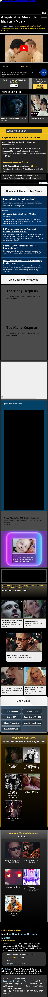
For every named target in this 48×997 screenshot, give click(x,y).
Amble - (32, 621)
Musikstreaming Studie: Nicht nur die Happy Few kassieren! (22, 262)
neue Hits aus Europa (32, 723)
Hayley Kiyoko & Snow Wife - (33, 688)
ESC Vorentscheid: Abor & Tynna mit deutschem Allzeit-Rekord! (19, 230)
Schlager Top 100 (11, 729)
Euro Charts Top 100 (32, 717)
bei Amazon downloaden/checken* (28, 26)
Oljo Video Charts (15, 963)
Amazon (14, 86)
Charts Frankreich (11, 723)
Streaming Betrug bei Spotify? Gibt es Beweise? (19, 215)
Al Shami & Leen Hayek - (12, 621)
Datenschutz (29, 981)
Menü (44, 13)
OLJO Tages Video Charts (13, 166)
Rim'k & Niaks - (17, 655)
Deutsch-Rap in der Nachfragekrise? (19, 199)
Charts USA (11, 717)
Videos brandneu (11, 711)
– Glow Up (37, 118)
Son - (12, 688)
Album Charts (32, 711)
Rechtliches (18, 981)
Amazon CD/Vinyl (40, 87)
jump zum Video (7, 26)
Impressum (7, 981)
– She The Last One (13, 119)
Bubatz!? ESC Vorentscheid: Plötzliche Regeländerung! (20, 247)
